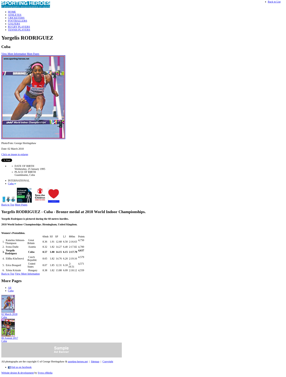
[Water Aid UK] (8, 201)
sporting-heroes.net (78, 361)
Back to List (274, 1)
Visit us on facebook (21, 367)
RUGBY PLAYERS (19, 26)
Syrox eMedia (45, 372)
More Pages (33, 53)
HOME (12, 11)
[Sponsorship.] (53, 201)
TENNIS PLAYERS (19, 29)
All (9, 287)
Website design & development (17, 372)
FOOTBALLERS (17, 20)
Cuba (11, 183)
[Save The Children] (39, 201)
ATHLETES (14, 14)
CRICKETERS (16, 17)
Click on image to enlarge (14, 154)
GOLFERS (14, 23)
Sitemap (95, 361)
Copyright (107, 361)
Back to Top (7, 204)
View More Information (13, 53)
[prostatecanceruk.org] (24, 201)
